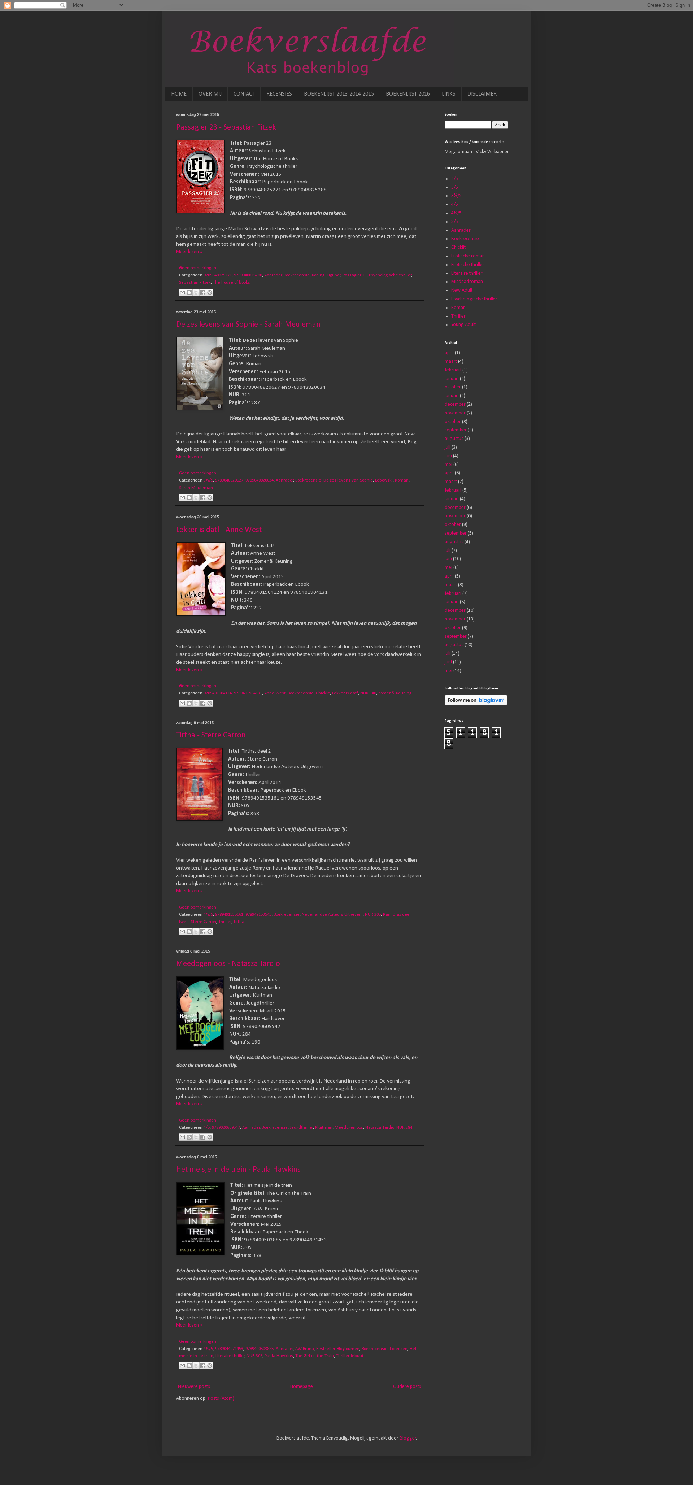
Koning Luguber (326, 275)
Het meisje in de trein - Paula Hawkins (238, 1170)
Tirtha (238, 922)
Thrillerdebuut (349, 1356)
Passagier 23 (355, 275)
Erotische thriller (467, 264)
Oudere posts (407, 1386)
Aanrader (273, 275)
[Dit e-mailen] (182, 292)
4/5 (207, 1127)
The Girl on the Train (314, 1356)
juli (447, 447)
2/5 (454, 179)
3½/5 (208, 480)
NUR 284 (404, 1127)
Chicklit (323, 693)
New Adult (461, 290)
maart (451, 361)
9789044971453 (229, 1349)
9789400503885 (259, 1349)
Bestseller (325, 1349)
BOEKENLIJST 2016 (408, 94)
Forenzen (398, 1349)
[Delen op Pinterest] (209, 292)
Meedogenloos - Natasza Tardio (228, 964)
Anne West (275, 693)
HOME (179, 94)
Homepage (301, 1386)
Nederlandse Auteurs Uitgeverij (332, 915)
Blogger (408, 1438)
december (455, 404)
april (449, 353)
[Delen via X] (196, 292)
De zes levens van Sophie (348, 480)
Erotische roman (468, 256)
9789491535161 (229, 915)
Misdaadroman (467, 281)
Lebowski (384, 480)
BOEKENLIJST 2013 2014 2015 (339, 94)
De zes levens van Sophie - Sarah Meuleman (248, 325)
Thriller (224, 922)
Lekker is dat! (345, 693)
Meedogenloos (349, 1127)
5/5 (454, 222)
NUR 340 (368, 693)
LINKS (449, 94)
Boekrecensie (297, 275)
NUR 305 (373, 915)
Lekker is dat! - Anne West (219, 530)
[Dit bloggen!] (189, 292)
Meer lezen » (189, 251)
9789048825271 (218, 275)
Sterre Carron (203, 922)
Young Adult (463, 324)
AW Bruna (304, 1349)
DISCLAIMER (482, 94)
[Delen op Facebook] (202, 292)
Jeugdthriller (301, 1127)
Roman (402, 480)
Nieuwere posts (194, 1386)
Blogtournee (348, 1349)
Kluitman (323, 1127)
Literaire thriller (230, 1356)
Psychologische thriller (390, 275)
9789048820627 (229, 480)
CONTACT (244, 94)
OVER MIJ (210, 94)
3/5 (454, 187)
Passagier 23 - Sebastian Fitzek (226, 127)
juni (448, 456)
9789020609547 (226, 1127)
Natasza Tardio (379, 1127)
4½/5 (208, 915)
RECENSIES (279, 94)
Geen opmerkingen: (198, 268)
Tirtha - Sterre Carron (211, 735)
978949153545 (258, 915)
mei (448, 464)
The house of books (231, 282)
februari (453, 370)
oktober (453, 387)
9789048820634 (259, 480)
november (455, 413)
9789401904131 (248, 693)
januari (452, 379)
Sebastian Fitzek (195, 282)
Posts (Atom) (221, 1398)
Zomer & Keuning (394, 693)
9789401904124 (218, 693)
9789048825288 (248, 275)
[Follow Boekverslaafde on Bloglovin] (476, 704)
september (456, 430)
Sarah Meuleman (196, 488)
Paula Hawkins (279, 1356)
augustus (454, 438)
